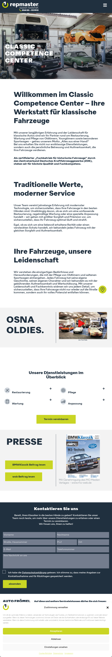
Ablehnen (56, 639)
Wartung (16, 403)
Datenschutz (58, 653)
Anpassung (74, 403)
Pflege (71, 392)
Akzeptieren (56, 631)
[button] (107, 607)
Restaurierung (20, 392)
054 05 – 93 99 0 (30, 10)
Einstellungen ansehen (56, 647)
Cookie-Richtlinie (45, 653)
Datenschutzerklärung (99, 338)
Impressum (69, 653)
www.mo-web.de (82, 483)
